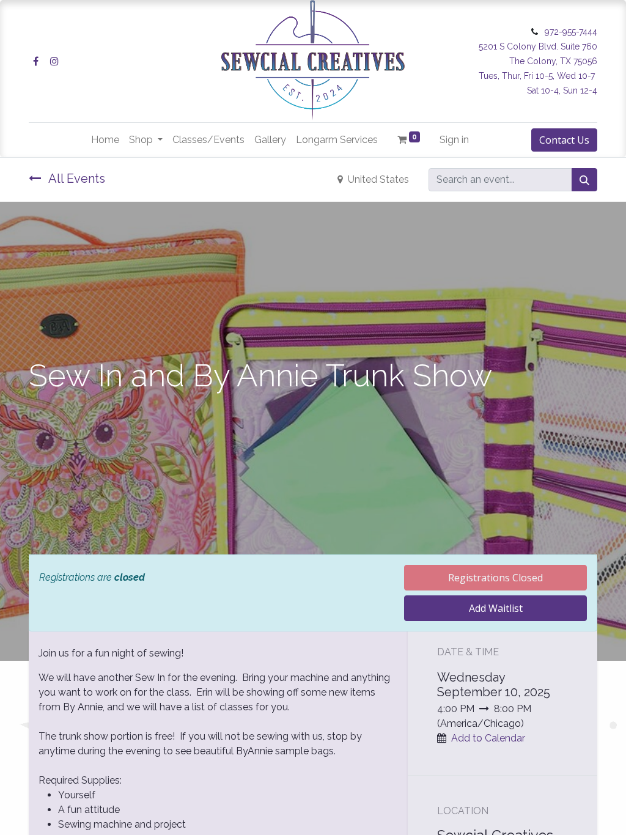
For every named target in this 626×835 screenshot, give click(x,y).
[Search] (584, 179)
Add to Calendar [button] (488, 738)
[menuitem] (105, 140)
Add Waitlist (496, 608)
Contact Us (564, 140)
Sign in (454, 139)
